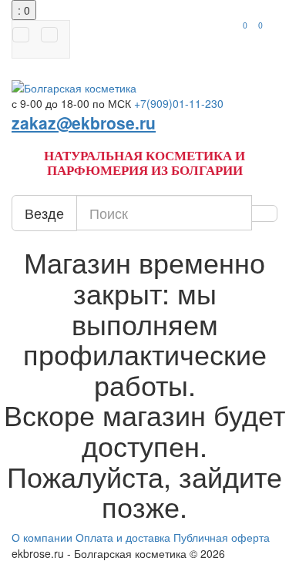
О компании (42, 537)
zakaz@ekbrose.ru (84, 122)
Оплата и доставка (123, 537)
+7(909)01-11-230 (178, 103)
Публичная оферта (221, 537)
